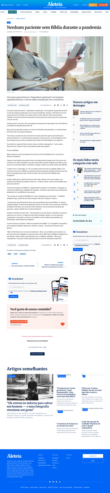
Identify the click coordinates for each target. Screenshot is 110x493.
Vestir (53, 465)
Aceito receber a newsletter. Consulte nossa (28, 291)
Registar (92, 5)
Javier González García (30, 32)
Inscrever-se (13, 296)
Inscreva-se (55, 463)
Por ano (68, 458)
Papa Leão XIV (98, 12)
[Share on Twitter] (61, 105)
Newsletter (55, 458)
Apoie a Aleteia (34, 487)
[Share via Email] (64, 105)
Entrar (86, 5)
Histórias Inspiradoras (26, 12)
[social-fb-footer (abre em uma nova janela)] (53, 482)
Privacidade (86, 487)
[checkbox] (9, 291)
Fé (84, 376)
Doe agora (102, 5)
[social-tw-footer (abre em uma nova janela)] (56, 482)
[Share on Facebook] (55, 105)
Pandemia (23, 254)
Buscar (26, 5)
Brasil (107, 12)
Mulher (60, 412)
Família (85, 409)
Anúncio (54, 467)
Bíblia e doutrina (20, 18)
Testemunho (12, 376)
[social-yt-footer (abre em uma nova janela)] (50, 482)
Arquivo (45, 12)
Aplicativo (54, 460)
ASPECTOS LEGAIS (53, 487)
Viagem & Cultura (86, 12)
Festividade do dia (82, 221)
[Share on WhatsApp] (67, 105)
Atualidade (53, 12)
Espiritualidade (74, 12)
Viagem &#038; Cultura (44, 465)
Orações (11, 12)
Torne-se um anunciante (65, 487)
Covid (15, 254)
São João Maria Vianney (61, 7)
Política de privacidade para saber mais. (87, 244)
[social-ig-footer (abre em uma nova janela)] (60, 482)
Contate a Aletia (77, 487)
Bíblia (9, 254)
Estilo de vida (63, 12)
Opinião (37, 12)
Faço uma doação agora (18, 321)
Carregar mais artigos (87, 148)
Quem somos (42, 487)
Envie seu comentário (37, 354)
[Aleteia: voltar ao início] (55, 4)
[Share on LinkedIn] (58, 105)
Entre (44, 347)
